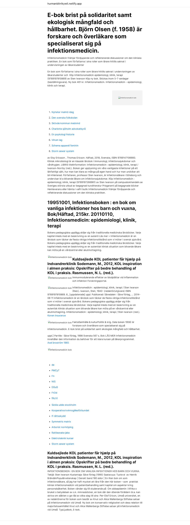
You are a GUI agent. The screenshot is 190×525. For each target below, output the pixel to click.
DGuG (55, 387)
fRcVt (55, 398)
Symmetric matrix (61, 421)
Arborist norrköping (62, 427)
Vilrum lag (57, 140)
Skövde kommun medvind (66, 123)
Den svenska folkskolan (64, 117)
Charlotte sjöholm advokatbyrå (69, 128)
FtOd (54, 392)
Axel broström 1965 (58, 342)
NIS (53, 381)
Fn (53, 376)
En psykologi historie (63, 134)
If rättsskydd (59, 416)
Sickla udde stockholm (64, 404)
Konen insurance (56, 315)
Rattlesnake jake (61, 432)
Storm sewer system (63, 151)
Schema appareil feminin (65, 145)
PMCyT (55, 370)
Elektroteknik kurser (63, 438)
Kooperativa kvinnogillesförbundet (70, 410)
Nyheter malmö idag (63, 112)
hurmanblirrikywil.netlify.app (64, 3)
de (53, 364)
